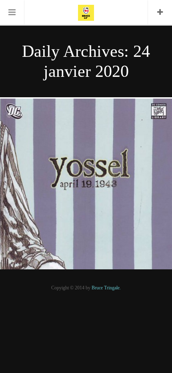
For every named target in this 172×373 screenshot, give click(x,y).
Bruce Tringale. (106, 288)
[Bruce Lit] (86, 12)
